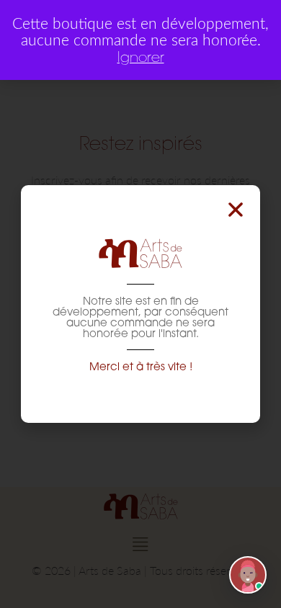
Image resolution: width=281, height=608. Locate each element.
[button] (236, 210)
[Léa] (248, 575)
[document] (140, 304)
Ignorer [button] (140, 57)
